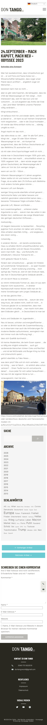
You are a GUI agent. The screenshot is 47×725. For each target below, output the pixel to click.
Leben (28, 520)
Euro (35, 510)
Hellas (38, 516)
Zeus (5, 533)
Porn (18, 523)
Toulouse (30, 526)
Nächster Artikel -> (23, 555)
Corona (38, 506)
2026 (6, 453)
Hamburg (30, 517)
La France (19, 520)
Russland (36, 523)
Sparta (17, 526)
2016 (6, 484)
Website (4, 619)
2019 (6, 475)
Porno (23, 523)
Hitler (5, 520)
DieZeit (26, 510)
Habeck (24, 517)
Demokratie (8, 510)
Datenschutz (23, 690)
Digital (31, 510)
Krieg (11, 519)
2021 (6, 468)
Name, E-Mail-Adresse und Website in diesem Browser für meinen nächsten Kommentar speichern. (22, 629)
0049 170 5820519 (25, 665)
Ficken (17, 513)
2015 (6, 487)
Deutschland (18, 510)
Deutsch (33, 4)
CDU (32, 506)
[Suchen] (37, 439)
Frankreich (25, 513)
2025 (6, 456)
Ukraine (29, 530)
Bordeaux (27, 506)
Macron (36, 519)
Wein (40, 530)
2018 (6, 478)
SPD (21, 526)
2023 (6, 462)
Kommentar (6, 578)
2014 (6, 490)
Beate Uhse (20, 506)
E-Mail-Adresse (8, 612)
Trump (22, 529)
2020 (6, 472)
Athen (13, 506)
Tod (25, 526)
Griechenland (16, 517)
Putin (29, 523)
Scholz (7, 526)
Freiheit (35, 513)
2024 (6, 459)
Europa (9, 512)
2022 (6, 465)
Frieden (7, 516)
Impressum (23, 686)
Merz (13, 523)
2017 (6, 481)
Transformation (10, 530)
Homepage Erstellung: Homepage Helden (28, 720)
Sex (12, 527)
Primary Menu (44, 9)
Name (4, 605)
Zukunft (10, 533)
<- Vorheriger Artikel (23, 548)
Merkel (7, 523)
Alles (8, 506)
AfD (5, 506)
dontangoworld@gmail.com (25, 669)
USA (35, 530)
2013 (6, 494)
